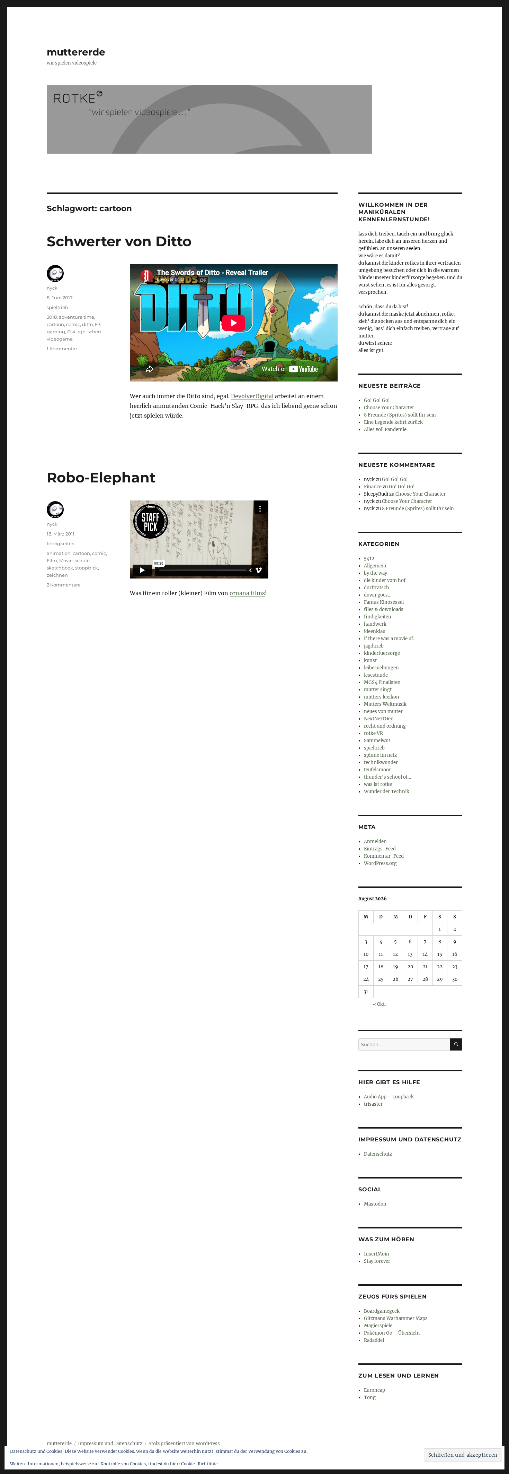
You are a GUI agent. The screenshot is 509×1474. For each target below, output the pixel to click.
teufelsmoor (377, 770)
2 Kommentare (64, 585)
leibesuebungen (381, 668)
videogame (60, 339)
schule (82, 560)
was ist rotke (378, 784)
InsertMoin (376, 1254)
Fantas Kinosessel (384, 602)
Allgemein (375, 566)
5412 (369, 559)
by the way (375, 573)
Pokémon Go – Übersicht (392, 1333)
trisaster (373, 1104)
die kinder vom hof (384, 580)
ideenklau (374, 631)
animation (59, 553)
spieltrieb (57, 307)
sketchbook (60, 568)
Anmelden (375, 842)
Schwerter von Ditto (119, 241)
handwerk (375, 624)
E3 (97, 324)
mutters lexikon (381, 697)
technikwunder (381, 762)
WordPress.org (380, 863)
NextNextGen (379, 719)
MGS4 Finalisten (382, 682)
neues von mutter (383, 711)
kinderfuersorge (382, 653)
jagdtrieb (374, 646)
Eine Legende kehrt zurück (393, 422)
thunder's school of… (387, 777)
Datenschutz (378, 1154)
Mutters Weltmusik (385, 704)
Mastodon (375, 1204)
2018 (52, 317)
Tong (370, 1397)
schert (94, 331)
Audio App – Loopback (389, 1097)
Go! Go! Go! (377, 400)
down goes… (377, 595)
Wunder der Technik (386, 792)
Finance (373, 487)
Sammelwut (377, 741)
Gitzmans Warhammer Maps (396, 1318)
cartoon (55, 324)
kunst (370, 660)
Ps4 (71, 331)
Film (52, 560)
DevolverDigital (252, 396)
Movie (66, 560)
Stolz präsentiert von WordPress (184, 1444)
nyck (52, 288)
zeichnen (57, 575)
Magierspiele (378, 1326)
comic (73, 324)
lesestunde (376, 675)
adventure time (76, 317)
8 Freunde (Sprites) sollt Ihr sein (400, 415)
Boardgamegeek (382, 1311)
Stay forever (377, 1261)
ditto (87, 324)
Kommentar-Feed (384, 856)
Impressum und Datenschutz (110, 1444)
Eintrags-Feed (380, 849)
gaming (56, 331)
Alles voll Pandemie (385, 429)
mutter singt (378, 690)
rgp (82, 331)
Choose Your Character (389, 408)
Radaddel (374, 1340)
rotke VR (373, 733)
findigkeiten (61, 543)
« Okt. (379, 1004)
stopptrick (86, 568)
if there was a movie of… (390, 639)
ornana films (247, 593)
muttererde (76, 52)
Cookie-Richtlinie (199, 1463)
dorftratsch (376, 588)
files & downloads (383, 609)
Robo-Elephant (101, 477)
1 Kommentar (62, 348)
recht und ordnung (385, 726)
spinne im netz (380, 755)
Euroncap (374, 1390)
